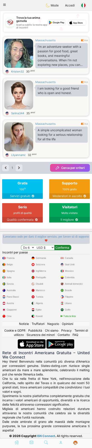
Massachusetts (45, 40)
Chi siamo (51, 330)
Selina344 (17, 113)
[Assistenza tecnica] (75, 443)
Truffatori (38, 324)
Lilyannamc (18, 155)
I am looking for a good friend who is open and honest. (58, 91)
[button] (4, 4)
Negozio (53, 324)
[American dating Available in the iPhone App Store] (32, 341)
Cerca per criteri (73, 168)
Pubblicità (35, 330)
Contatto (64, 335)
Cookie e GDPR (14, 330)
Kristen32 (17, 71)
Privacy (66, 330)
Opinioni (67, 324)
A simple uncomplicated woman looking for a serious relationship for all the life (60, 134)
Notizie (24, 324)
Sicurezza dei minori (41, 335)
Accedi (70, 5)
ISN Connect (46, 436)
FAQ (75, 335)
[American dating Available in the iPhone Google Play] (60, 341)
